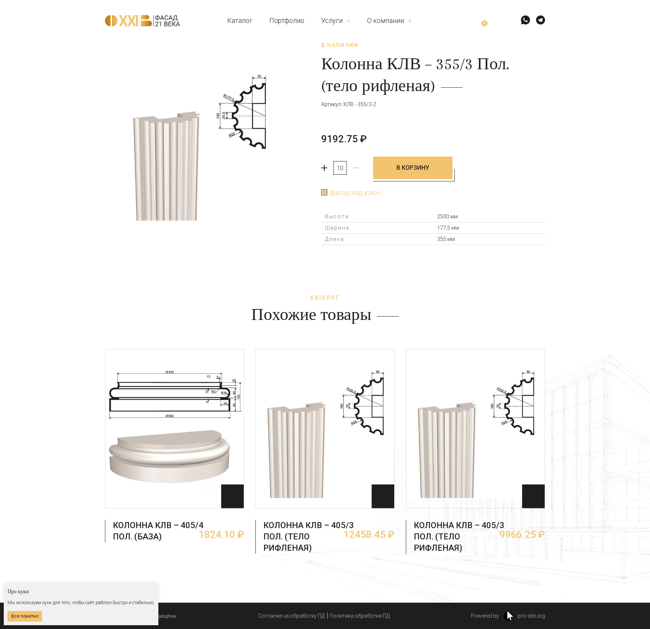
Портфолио (286, 20)
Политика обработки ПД (360, 616)
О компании (385, 20)
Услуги (332, 20)
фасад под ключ (355, 192)
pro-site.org (530, 616)
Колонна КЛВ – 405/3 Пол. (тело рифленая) (308, 537)
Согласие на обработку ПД (291, 616)
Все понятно (24, 616)
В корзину (412, 167)
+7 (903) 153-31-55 (460, 47)
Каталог (239, 20)
